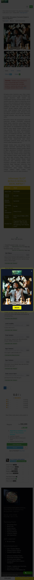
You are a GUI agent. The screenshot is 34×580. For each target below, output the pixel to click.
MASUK (17, 307)
